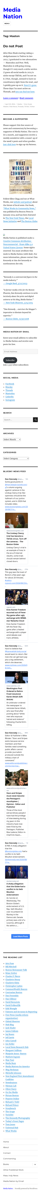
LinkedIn (9, 397)
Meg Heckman (12, 1070)
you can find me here (25, 92)
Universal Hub (11, 1128)
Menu (6, 23)
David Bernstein (12, 1002)
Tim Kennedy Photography (17, 1118)
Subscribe (10, 360)
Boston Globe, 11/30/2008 (17, 319)
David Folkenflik (12, 1005)
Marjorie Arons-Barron (15, 1053)
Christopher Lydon (13, 986)
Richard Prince (12, 1105)
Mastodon (10, 393)
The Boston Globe (29, 221)
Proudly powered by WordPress (26, 1189)
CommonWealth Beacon (16, 989)
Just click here (9, 144)
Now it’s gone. (30, 85)
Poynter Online (12, 1099)
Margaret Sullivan (13, 1050)
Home (6, 1142)
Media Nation (12, 13)
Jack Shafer (10, 1028)
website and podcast (23, 202)
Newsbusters (11, 1082)
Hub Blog (9, 1024)
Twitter (32, 106)
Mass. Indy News (10, 1175)
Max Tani (9, 1060)
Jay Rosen (9, 1034)
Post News (13, 106)
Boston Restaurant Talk (16, 970)
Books (6, 1164)
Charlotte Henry (12, 979)
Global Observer (12, 1021)
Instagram (10, 400)
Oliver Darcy (10, 1089)
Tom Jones (10, 1124)
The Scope (10, 1111)
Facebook (9, 384)
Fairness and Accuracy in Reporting (21, 1012)
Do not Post (13, 46)
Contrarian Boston (13, 992)
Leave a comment (10, 98)
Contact (7, 1153)
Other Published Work (13, 1170)
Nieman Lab (10, 1086)
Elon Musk (28, 104)
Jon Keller (9, 1044)
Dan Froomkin (12, 995)
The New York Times (14, 218)
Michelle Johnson (13, 1073)
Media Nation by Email (13, 1181)
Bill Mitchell (10, 966)
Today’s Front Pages (14, 1121)
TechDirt (9, 1115)
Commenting (9, 1159)
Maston (6, 106)
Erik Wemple (11, 1008)
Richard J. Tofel (12, 1102)
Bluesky (9, 387)
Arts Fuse (9, 963)
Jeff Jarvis (9, 1037)
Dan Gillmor (10, 999)
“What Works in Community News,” (19, 208)
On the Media (11, 1092)
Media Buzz (10, 1063)
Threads (21, 106)
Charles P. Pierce (12, 976)
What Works (11, 1131)
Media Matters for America (17, 1066)
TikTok (26, 106)
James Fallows (11, 1031)
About (6, 1147)
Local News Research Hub (16, 1047)
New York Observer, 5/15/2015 (19, 303)
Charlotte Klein (12, 983)
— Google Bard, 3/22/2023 (15, 283)
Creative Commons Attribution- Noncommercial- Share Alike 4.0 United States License (18, 244)
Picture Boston (12, 1095)
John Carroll (10, 1041)
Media (19, 104)
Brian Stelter (11, 973)
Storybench (10, 1108)
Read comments (26, 98)
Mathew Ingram (12, 1057)
